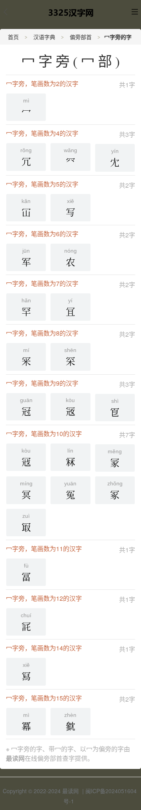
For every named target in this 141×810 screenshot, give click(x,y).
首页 (13, 37)
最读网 (70, 791)
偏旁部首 (81, 37)
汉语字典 (44, 37)
